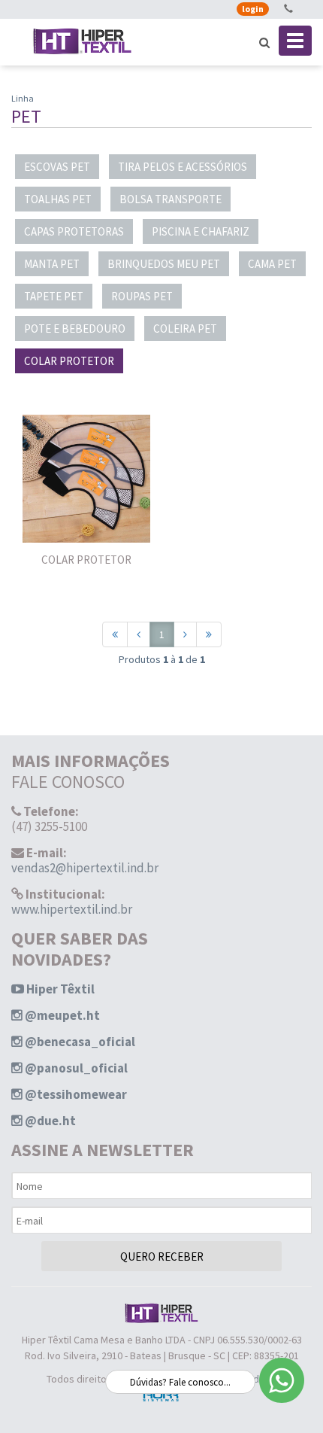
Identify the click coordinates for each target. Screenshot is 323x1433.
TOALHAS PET (58, 199)
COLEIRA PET (185, 328)
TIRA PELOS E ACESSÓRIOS (182, 167)
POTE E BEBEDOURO (74, 328)
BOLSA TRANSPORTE (170, 199)
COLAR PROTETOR (69, 361)
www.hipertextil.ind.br (71, 909)
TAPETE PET (53, 296)
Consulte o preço (87, 511)
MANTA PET (52, 264)
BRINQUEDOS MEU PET (163, 264)
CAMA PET (272, 264)
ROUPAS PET (142, 296)
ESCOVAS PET (57, 167)
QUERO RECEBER (162, 1256)
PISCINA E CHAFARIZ (200, 231)
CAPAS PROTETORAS (74, 231)
